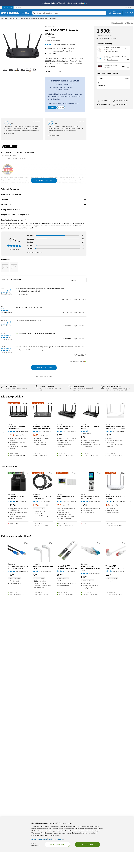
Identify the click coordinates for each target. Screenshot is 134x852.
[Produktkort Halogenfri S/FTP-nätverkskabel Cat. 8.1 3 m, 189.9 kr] (67, 551)
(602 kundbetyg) (71, 501)
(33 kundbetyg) (120, 431)
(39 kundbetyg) (47, 571)
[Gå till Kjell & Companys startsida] (11, 13)
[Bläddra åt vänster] (3, 432)
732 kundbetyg (61, 44)
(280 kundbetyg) (23, 571)
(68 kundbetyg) (120, 571)
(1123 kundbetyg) (86, 433)
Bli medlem (52, 107)
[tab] (8, 7)
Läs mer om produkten (53, 71)
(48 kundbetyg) (47, 431)
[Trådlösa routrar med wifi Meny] (30, 18)
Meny (27, 13)
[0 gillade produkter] (126, 12)
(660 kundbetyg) (71, 431)
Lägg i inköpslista (118, 23)
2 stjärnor (30, 245)
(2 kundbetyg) (22, 501)
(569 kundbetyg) (120, 501)
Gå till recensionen (9, 133)
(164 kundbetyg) (95, 573)
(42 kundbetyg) (95, 501)
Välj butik (22, 455)
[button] (5, 69)
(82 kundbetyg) (71, 571)
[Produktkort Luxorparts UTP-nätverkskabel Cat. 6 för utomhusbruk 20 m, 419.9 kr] (18, 551)
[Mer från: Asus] (9, 148)
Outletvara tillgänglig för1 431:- (107, 38)
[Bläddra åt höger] (130, 432)
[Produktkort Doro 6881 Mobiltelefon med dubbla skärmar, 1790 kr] (91, 481)
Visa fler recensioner (44, 367)
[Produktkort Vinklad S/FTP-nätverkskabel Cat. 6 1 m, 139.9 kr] (115, 551)
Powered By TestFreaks (76, 361)
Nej (83, 299)
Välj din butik (101, 85)
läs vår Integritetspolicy (55, 839)
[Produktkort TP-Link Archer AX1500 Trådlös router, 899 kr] (91, 411)
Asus (53, 37)
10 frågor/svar (71, 44)
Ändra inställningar (35, 844)
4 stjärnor (30, 239)
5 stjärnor (30, 235)
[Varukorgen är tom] (131, 12)
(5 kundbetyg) (46, 501)
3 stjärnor (30, 242)
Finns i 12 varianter (113, 51)
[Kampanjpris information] (23, 435)
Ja (79, 299)
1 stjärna (30, 248)
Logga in (61, 107)
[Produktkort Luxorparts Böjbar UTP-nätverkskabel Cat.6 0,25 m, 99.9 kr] (43, 551)
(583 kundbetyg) (23, 431)
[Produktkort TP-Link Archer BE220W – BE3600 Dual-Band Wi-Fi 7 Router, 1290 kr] (115, 411)
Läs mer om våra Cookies (39, 839)
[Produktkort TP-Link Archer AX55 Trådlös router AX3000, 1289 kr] (67, 411)
